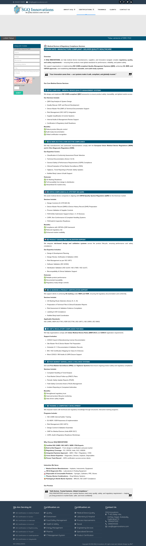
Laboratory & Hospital (85, 516)
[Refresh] (34, 78)
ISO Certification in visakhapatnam (27, 535)
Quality (49, 513)
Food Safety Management (56, 520)
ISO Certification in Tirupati (24, 532)
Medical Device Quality (85, 513)
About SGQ (68, 9)
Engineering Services (84, 528)
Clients (112, 9)
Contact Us (124, 9)
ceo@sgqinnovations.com (118, 526)
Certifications (85, 9)
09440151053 (113, 524)
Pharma (49, 531)
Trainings (101, 9)
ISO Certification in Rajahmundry (26, 528)
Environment (51, 516)
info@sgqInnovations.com (38, 2)
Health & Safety (52, 524)
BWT (131, 544)
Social (79, 524)
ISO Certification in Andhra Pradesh (27, 513)
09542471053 (113, 521)
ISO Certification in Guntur (24, 517)
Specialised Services (84, 531)
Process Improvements (85, 520)
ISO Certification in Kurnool (24, 524)
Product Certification (85, 535)
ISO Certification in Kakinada (25, 520)
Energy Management (54, 528)
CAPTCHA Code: (19, 85)
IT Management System (55, 535)
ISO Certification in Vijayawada (25, 539)
